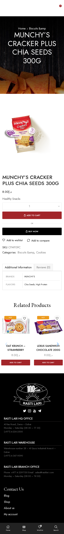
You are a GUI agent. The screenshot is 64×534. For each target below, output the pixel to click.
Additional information (18, 267)
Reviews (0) (43, 267)
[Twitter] (24, 410)
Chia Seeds (29, 284)
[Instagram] (29, 410)
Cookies (41, 252)
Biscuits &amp (37, 29)
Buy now (33, 231)
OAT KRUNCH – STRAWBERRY (15, 348)
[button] (58, 344)
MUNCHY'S (29, 276)
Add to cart (33, 215)
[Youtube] (34, 410)
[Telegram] (39, 410)
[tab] (18, 267)
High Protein (41, 284)
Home (22, 29)
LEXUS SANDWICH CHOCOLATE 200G (48, 348)
